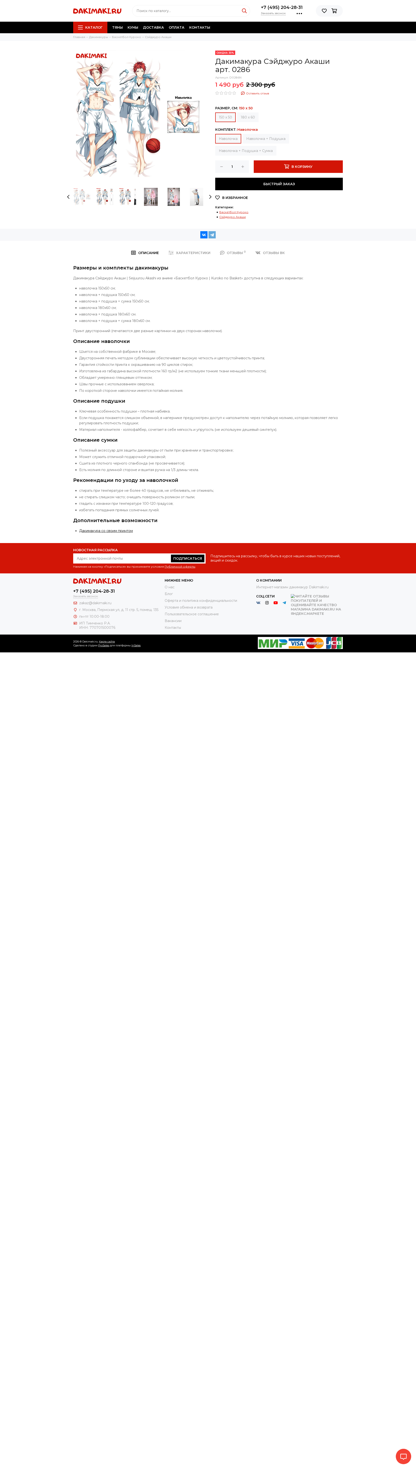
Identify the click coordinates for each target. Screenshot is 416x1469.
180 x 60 (248, 117)
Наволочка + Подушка (266, 139)
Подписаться (187, 558)
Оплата (176, 27)
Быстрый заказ (279, 184)
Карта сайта (107, 641)
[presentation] (68, 197)
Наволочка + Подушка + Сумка (246, 151)
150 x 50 (225, 117)
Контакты (199, 27)
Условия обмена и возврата (189, 607)
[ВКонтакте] (204, 234)
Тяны (117, 27)
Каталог (94, 27)
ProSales (103, 645)
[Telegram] (212, 234)
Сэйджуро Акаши (232, 217)
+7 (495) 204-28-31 (282, 7)
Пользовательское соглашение (192, 614)
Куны (133, 27)
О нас (170, 587)
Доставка (153, 27)
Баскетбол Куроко (233, 212)
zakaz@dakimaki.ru (95, 603)
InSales (136, 645)
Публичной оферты (180, 566)
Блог (169, 594)
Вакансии (173, 621)
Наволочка (228, 139)
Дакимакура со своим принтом (106, 531)
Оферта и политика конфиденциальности (201, 600)
